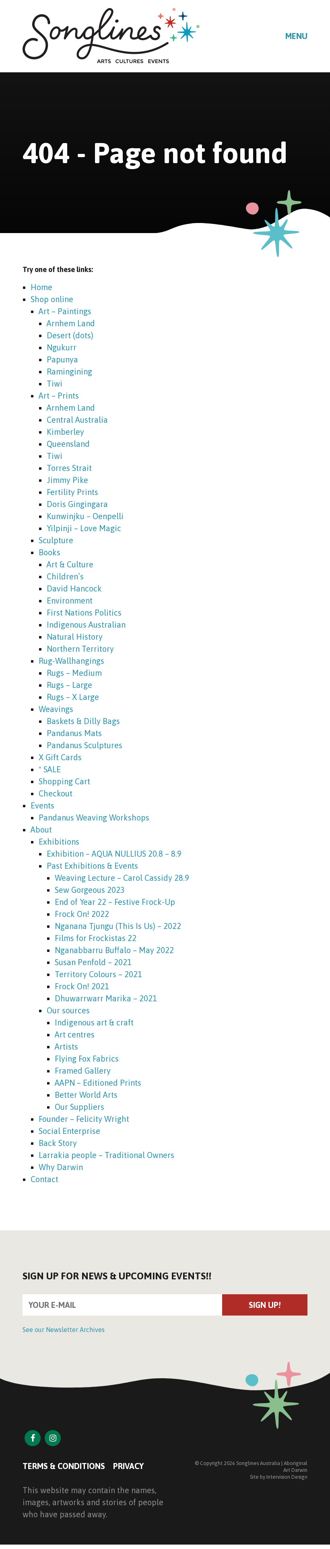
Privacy (128, 1466)
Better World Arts (86, 1094)
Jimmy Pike (67, 480)
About (41, 829)
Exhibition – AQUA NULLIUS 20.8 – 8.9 (114, 853)
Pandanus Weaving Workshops (94, 817)
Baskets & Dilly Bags (83, 721)
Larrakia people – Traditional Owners (106, 1155)
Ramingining (69, 371)
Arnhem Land (71, 323)
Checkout (55, 793)
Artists (66, 1046)
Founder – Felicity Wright (84, 1118)
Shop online (52, 299)
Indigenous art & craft (94, 1022)
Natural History (75, 636)
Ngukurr (61, 347)
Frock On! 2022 (82, 914)
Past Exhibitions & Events (92, 865)
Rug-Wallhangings (71, 660)
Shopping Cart (64, 781)
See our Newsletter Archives (64, 1329)
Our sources (68, 1010)
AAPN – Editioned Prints (98, 1082)
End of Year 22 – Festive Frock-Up (115, 901)
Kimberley (65, 431)
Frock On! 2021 (82, 986)
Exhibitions (59, 841)
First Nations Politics (84, 612)
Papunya (62, 359)
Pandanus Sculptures (84, 745)
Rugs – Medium (74, 672)
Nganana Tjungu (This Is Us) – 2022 (118, 926)
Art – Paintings (65, 311)
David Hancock (74, 588)
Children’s (65, 576)
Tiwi (54, 383)
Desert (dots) (70, 335)
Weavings (56, 709)
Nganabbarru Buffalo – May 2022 (114, 950)
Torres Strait (69, 468)
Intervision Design (286, 1477)
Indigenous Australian (86, 624)
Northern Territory (80, 648)
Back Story (58, 1143)
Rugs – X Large (73, 697)
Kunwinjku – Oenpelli (85, 516)
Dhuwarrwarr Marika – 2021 (106, 998)
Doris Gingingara (77, 504)
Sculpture (56, 540)
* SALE (50, 769)
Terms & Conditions (64, 1466)
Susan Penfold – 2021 (93, 962)
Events (42, 805)
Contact (44, 1179)
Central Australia (77, 419)
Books (49, 552)
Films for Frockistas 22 (95, 938)
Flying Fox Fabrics (87, 1058)
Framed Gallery (83, 1070)
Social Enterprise (69, 1131)
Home (41, 287)
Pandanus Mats (74, 733)
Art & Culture (70, 564)
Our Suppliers (79, 1106)
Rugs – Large (69, 685)
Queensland (68, 443)
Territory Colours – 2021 (98, 974)
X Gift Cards (60, 757)
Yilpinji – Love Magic (84, 528)
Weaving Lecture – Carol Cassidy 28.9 (122, 877)
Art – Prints (59, 395)
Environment (70, 600)
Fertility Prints (72, 492)
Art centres (75, 1034)
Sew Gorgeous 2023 (90, 889)
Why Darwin (61, 1167)
